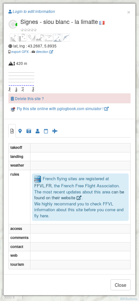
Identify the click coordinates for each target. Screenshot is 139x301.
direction (42, 51)
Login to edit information (33, 11)
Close (120, 285)
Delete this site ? (29, 98)
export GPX (20, 51)
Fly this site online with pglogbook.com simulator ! (60, 108)
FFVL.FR (42, 185)
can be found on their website (79, 195)
